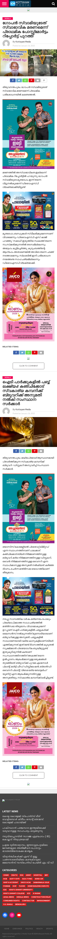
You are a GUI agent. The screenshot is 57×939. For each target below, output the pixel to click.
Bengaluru (20, 904)
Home (6, 929)
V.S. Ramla (8, 904)
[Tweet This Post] (19, 79)
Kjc (28, 893)
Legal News (8, 897)
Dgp (14, 886)
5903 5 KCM (26, 882)
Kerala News (23, 897)
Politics (29, 929)
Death (14, 875)
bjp (46, 875)
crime (6, 875)
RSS (21, 875)
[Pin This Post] (31, 79)
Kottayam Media (23, 41)
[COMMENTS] (44, 79)
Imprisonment (43, 901)
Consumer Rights (11, 901)
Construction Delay (41, 897)
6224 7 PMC (27, 879)
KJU (4, 890)
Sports (49, 929)
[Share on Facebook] (13, 79)
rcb (5, 879)
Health (39, 929)
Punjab (6, 886)
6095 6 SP (39, 879)
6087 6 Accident (10, 882)
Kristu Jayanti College (13, 893)
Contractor (28, 901)
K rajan (36, 893)
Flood (22, 886)
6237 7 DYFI (14, 879)
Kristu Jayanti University (20, 890)
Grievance (17, 929)
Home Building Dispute (38, 886)
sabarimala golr (41, 882)
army (28, 875)
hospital (38, 875)
